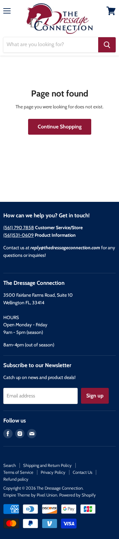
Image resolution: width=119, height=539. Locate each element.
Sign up (94, 395)
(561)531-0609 (18, 235)
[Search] (107, 44)
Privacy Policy (53, 472)
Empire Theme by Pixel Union (30, 495)
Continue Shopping (60, 126)
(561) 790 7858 (18, 227)
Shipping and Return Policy (47, 465)
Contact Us (82, 472)
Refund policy (15, 479)
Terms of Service (18, 472)
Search (9, 465)
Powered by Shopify (77, 495)
